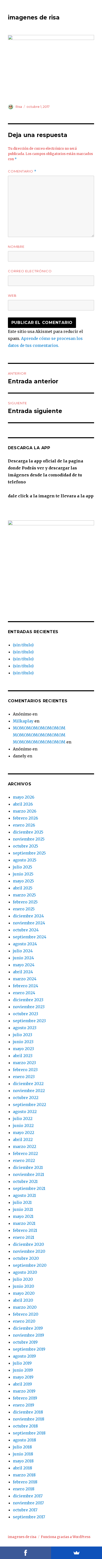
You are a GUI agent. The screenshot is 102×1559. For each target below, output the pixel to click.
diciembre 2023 (28, 999)
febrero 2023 (25, 1069)
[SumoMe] (76, 1553)
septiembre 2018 (29, 1432)
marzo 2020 (25, 1307)
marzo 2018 (24, 1474)
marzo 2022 (24, 1146)
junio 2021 (23, 1209)
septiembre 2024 (29, 936)
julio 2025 (22, 866)
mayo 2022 (23, 1132)
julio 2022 (22, 1118)
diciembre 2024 (28, 915)
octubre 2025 (25, 846)
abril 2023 (22, 1055)
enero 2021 (23, 1237)
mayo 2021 (23, 1216)
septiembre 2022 (29, 1104)
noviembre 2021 (28, 1174)
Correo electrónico (30, 271)
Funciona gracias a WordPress (65, 1537)
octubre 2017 (25, 1509)
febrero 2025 (25, 901)
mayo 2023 (23, 1048)
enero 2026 (24, 825)
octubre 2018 (25, 1425)
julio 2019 (22, 1363)
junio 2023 (23, 1041)
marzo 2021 (24, 1223)
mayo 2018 (23, 1460)
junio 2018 (23, 1453)
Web (12, 295)
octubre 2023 (25, 1013)
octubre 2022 (25, 1097)
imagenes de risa (34, 17)
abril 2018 (22, 1467)
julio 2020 (23, 1279)
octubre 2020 (26, 1258)
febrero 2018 (25, 1481)
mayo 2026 (23, 797)
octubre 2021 (25, 1181)
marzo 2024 (24, 978)
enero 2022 (24, 1160)
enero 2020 (24, 1321)
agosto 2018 (24, 1439)
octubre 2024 (26, 929)
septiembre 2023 (29, 1020)
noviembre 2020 (29, 1251)
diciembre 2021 (28, 1167)
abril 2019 (22, 1384)
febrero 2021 (25, 1230)
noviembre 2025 (29, 839)
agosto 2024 (25, 943)
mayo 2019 (23, 1377)
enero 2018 (23, 1488)
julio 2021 (22, 1202)
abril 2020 (23, 1300)
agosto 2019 (24, 1356)
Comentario (22, 171)
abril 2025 (22, 887)
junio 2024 (23, 957)
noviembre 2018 (28, 1419)
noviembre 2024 (29, 922)
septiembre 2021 (29, 1188)
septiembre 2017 (29, 1516)
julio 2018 (22, 1446)
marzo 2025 (24, 894)
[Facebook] (25, 1553)
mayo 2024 (23, 964)
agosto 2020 (25, 1272)
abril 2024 (23, 971)
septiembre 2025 (29, 852)
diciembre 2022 (28, 1083)
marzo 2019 (24, 1391)
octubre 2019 (25, 1342)
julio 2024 (23, 950)
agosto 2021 (24, 1195)
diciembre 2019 (28, 1328)
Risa (19, 107)
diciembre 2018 (28, 1412)
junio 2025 (23, 873)
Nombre (16, 247)
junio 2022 (23, 1125)
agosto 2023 (24, 1027)
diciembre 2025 (28, 832)
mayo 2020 (24, 1293)
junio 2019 (23, 1370)
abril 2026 (23, 804)
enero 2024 (24, 992)
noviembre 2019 (28, 1335)
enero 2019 (23, 1405)
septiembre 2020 (30, 1265)
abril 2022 (23, 1139)
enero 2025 (24, 908)
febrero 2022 (25, 1153)
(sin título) (23, 644)
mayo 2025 (23, 880)
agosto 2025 (24, 859)
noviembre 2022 (29, 1090)
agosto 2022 (25, 1111)
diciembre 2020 (28, 1244)
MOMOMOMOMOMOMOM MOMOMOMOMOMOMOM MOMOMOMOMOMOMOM (39, 734)
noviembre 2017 (28, 1502)
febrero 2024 (25, 985)
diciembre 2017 (28, 1495)
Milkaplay (23, 720)
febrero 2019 (25, 1398)
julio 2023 (22, 1034)
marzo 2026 (24, 811)
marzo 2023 (24, 1062)
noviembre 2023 (29, 1006)
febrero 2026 (25, 818)
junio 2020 (23, 1286)
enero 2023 (24, 1076)
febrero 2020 (25, 1314)
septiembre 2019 (29, 1349)
